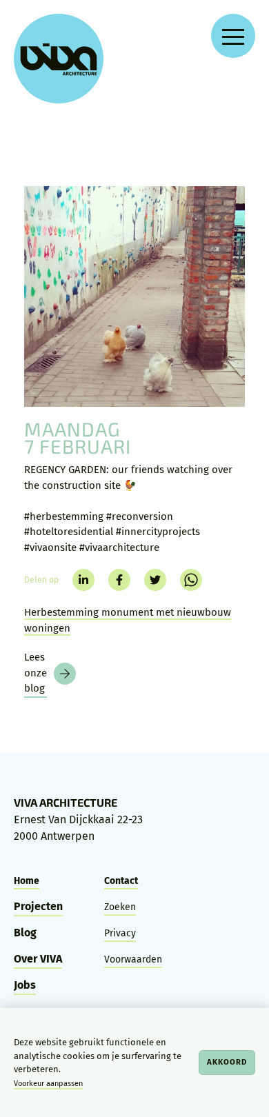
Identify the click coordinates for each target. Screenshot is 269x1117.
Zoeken (120, 907)
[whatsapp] (191, 580)
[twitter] (155, 580)
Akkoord (227, 1062)
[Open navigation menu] (233, 36)
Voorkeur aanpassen (48, 1083)
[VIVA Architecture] (58, 58)
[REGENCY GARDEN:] (134, 296)
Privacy (120, 933)
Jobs (25, 985)
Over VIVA (38, 958)
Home (26, 881)
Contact (121, 881)
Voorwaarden (133, 959)
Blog (25, 932)
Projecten (38, 906)
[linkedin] (83, 580)
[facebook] (119, 580)
